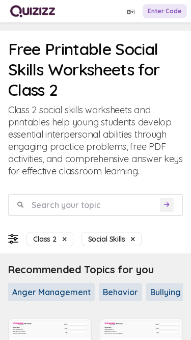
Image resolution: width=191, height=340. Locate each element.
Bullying (165, 292)
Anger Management (51, 292)
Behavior (120, 292)
